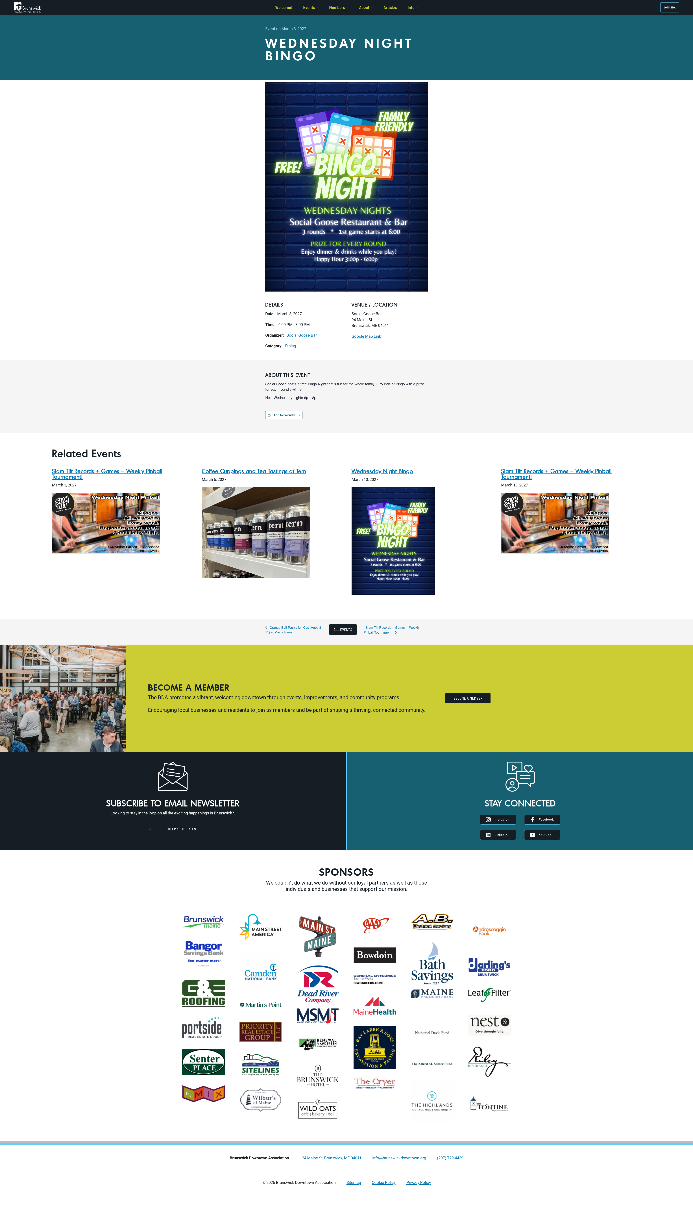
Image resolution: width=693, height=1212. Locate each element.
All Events (343, 629)
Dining (290, 345)
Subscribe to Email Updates (172, 829)
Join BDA (670, 7)
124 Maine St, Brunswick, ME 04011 (330, 1158)
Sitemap (353, 1182)
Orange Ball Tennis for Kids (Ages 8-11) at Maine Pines (293, 629)
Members (337, 7)
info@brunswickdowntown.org (399, 1158)
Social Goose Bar (302, 335)
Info (411, 7)
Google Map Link (366, 336)
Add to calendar (284, 415)
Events (309, 7)
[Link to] (27, 7)
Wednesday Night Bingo (382, 471)
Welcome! (283, 7)
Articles (390, 7)
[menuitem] (284, 7)
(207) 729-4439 (450, 1158)
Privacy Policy (418, 1182)
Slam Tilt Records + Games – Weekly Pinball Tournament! (107, 474)
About (364, 7)
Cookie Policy (384, 1182)
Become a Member (468, 698)
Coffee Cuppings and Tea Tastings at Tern (254, 471)
